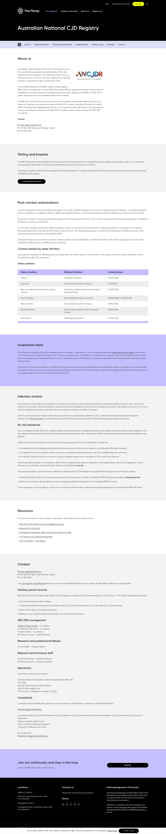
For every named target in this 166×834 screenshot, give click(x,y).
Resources (111, 44)
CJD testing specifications (31, 181)
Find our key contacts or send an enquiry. (77, 793)
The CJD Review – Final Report (32, 541)
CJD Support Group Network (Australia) (35, 537)
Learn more (112, 831)
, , (32, 796)
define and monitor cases (123, 352)
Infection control (97, 44)
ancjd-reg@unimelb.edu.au (30, 125)
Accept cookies (128, 831)
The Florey (28, 10)
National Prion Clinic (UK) (29, 528)
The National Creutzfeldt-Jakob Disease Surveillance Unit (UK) (45, 533)
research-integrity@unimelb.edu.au (33, 736)
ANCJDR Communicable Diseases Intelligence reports (41, 524)
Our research (52, 11)
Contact (121, 44)
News (107, 4)
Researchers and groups (121, 4)
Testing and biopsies (41, 44)
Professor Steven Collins (28, 626)
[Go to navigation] (19, 44)
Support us (97, 11)
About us (85, 11)
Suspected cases (82, 44)
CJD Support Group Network (33, 583)
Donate (138, 4)
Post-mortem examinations (62, 44)
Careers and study (69, 11)
